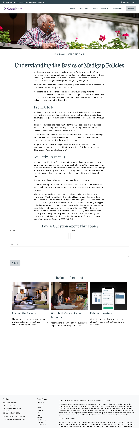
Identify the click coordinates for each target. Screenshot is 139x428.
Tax (38, 413)
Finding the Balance (24, 313)
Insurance (40, 410)
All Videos (40, 422)
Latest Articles (41, 420)
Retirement (40, 403)
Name (12, 230)
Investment (40, 405)
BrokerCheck (106, 400)
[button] (72, 8)
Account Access (128, 2)
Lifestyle (39, 417)
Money (39, 415)
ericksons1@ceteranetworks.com (14, 420)
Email (73, 230)
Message (14, 244)
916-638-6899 (12, 403)
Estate (39, 408)
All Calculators (41, 425)
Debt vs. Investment (102, 313)
